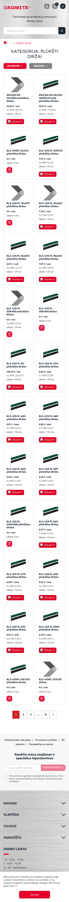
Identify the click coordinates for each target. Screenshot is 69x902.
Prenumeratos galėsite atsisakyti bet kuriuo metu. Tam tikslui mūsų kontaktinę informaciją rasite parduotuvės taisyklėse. (36, 778)
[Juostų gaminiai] (10, 41)
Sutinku (34, 894)
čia (16, 885)
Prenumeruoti (53, 767)
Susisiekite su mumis (41, 744)
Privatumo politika (46, 740)
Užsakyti (17, 121)
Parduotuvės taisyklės (18, 740)
